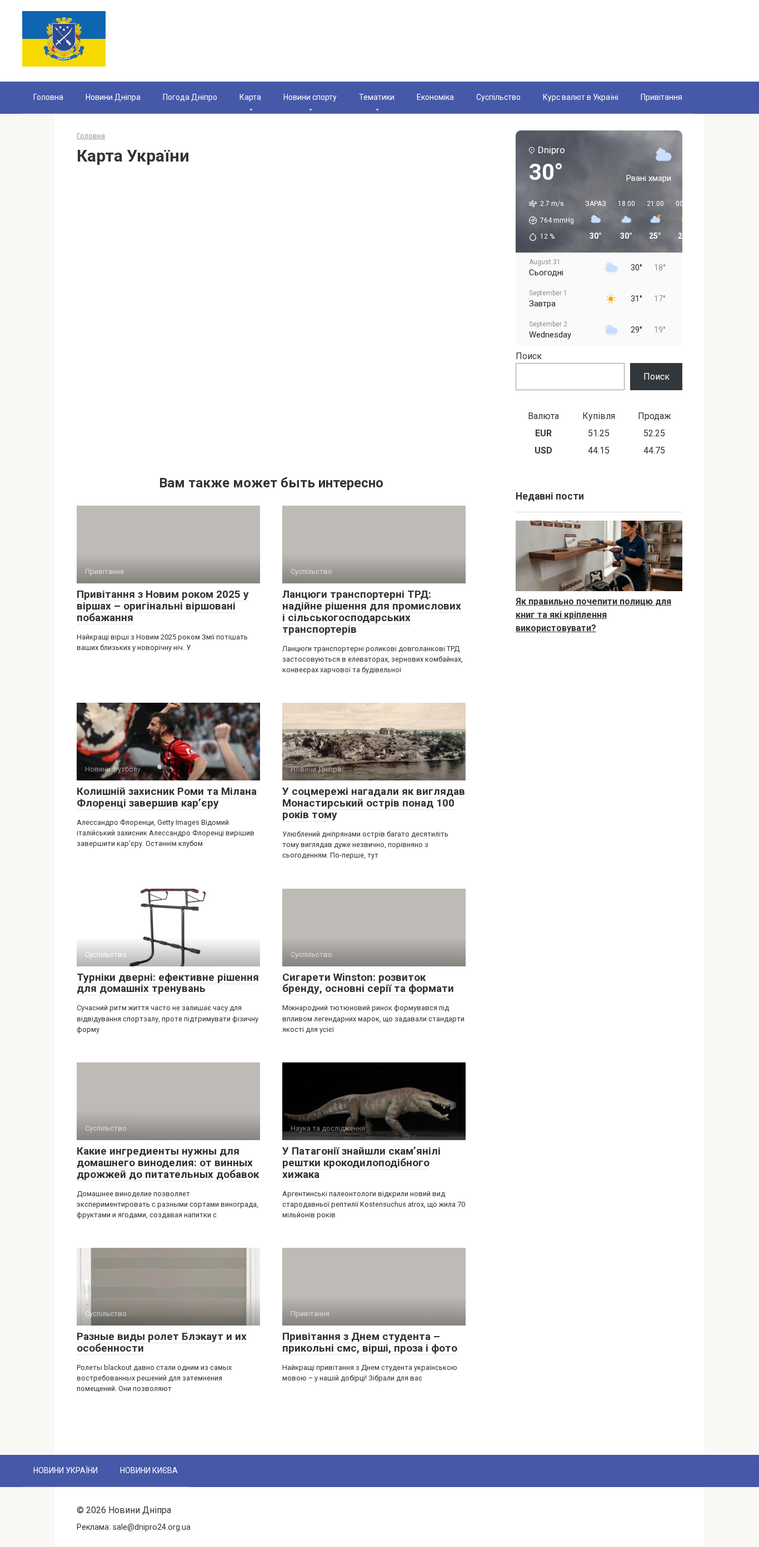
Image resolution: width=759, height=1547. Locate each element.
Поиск (529, 356)
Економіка (435, 97)
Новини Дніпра (113, 97)
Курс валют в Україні (580, 97)
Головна (48, 97)
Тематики (377, 97)
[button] (548, 220)
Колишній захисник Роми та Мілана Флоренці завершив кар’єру (167, 797)
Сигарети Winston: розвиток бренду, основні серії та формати (368, 983)
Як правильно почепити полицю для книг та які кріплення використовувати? (593, 614)
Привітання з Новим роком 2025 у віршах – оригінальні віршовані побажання (163, 606)
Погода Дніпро (190, 97)
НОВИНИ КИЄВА (149, 1470)
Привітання (661, 97)
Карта (250, 97)
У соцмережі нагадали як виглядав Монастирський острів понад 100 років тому (373, 803)
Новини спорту (310, 97)
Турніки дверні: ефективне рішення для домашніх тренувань (168, 983)
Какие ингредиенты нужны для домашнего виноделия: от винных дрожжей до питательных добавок (168, 1163)
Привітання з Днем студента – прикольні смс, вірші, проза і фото (369, 1342)
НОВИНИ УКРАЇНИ (65, 1470)
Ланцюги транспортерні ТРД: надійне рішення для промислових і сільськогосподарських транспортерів (371, 612)
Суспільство (498, 97)
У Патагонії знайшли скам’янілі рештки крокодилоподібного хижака (361, 1163)
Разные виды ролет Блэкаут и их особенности (162, 1342)
